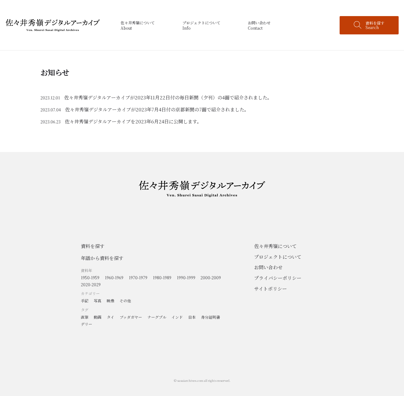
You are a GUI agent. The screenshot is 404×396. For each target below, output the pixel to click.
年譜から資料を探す (102, 258)
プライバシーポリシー (277, 278)
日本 (192, 317)
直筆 (84, 317)
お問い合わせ (268, 267)
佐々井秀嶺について (275, 246)
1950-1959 (90, 277)
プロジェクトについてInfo (201, 25)
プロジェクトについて (277, 256)
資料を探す (92, 246)
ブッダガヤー (131, 317)
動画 (97, 317)
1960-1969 (114, 277)
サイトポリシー (270, 288)
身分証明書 (210, 317)
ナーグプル (156, 317)
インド (177, 317)
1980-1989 (162, 277)
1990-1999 (186, 277)
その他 (125, 300)
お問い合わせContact (259, 25)
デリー (86, 324)
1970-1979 (138, 277)
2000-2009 (210, 277)
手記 (84, 300)
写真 (97, 300)
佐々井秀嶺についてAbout (138, 25)
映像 (110, 300)
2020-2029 (91, 284)
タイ (110, 317)
